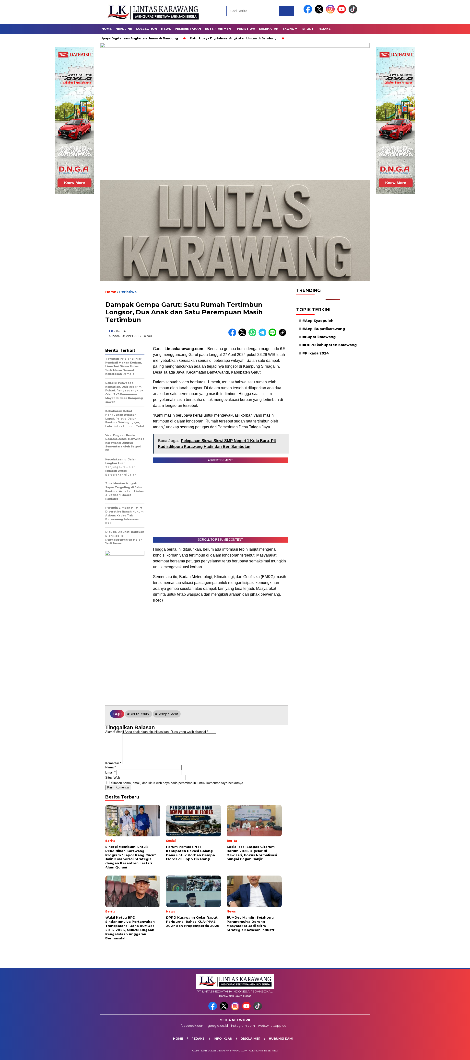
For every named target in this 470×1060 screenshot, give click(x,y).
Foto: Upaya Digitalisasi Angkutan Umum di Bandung (191, 38)
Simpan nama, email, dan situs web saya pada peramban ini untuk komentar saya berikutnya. (177, 783)
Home (107, 29)
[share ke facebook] (233, 335)
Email (110, 772)
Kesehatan (269, 29)
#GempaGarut (166, 714)
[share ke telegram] (263, 335)
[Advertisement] (235, 143)
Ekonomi (290, 29)
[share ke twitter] (243, 335)
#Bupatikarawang (319, 337)
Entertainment (219, 29)
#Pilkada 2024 (315, 353)
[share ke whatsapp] (253, 335)
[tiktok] (353, 12)
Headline (124, 29)
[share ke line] (274, 335)
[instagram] (331, 12)
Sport (308, 29)
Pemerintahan (188, 29)
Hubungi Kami (281, 1038)
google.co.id (218, 1025)
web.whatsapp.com (274, 1025)
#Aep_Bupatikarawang (323, 329)
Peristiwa (246, 29)
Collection (146, 29)
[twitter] (320, 12)
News (166, 29)
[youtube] (342, 12)
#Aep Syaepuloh (317, 321)
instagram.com (243, 1025)
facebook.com (192, 1025)
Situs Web (112, 777)
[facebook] (309, 12)
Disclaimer (250, 1038)
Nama (110, 767)
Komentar (113, 763)
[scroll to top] (452, 1052)
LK (111, 331)
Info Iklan (223, 1038)
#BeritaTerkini (138, 714)
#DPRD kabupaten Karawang (329, 345)
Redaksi (324, 29)
